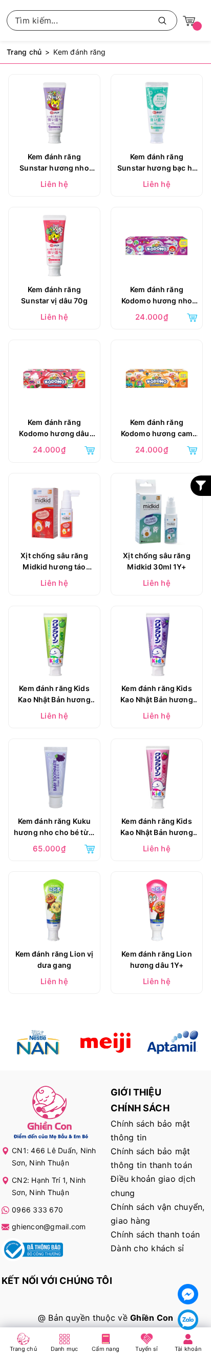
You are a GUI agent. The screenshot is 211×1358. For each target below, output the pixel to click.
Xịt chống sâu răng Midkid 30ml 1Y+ (157, 561)
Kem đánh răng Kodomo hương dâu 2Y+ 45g (54, 429)
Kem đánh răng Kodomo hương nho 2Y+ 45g (156, 296)
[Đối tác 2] (105, 1042)
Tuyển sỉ (146, 1348)
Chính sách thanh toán (155, 1234)
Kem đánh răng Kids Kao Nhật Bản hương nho (156, 695)
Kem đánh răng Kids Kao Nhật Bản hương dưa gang (54, 695)
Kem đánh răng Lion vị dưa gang (54, 959)
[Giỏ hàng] (189, 20)
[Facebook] (188, 1294)
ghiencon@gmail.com (49, 1226)
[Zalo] (188, 1319)
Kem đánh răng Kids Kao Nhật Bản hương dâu (156, 828)
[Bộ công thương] (32, 1251)
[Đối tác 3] (172, 1042)
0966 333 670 (37, 1209)
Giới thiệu (136, 1092)
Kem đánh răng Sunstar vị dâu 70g (54, 295)
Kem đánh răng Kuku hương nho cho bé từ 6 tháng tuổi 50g (54, 828)
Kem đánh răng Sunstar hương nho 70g (54, 163)
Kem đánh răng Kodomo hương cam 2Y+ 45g (157, 429)
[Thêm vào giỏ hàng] (192, 317)
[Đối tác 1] (38, 1042)
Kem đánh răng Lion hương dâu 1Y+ (156, 959)
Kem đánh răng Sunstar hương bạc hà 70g (156, 163)
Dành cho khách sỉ (147, 1248)
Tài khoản (188, 1348)
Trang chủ (23, 1348)
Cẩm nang (105, 1348)
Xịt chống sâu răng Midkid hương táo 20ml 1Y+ (54, 562)
